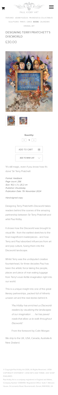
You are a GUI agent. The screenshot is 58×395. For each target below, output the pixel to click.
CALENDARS (44, 22)
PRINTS (22, 22)
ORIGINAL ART (29, 26)
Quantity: (29, 135)
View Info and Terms (34, 373)
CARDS (29, 22)
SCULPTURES (14, 22)
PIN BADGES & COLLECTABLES (41, 18)
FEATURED (10, 18)
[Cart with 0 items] (3, 8)
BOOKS (36, 22)
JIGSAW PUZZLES (21, 18)
